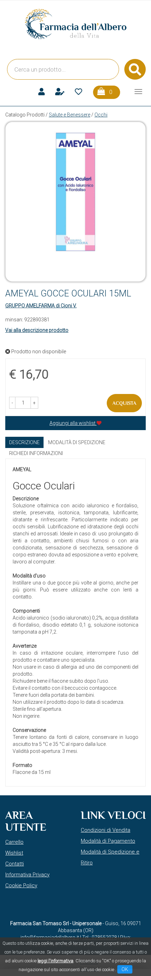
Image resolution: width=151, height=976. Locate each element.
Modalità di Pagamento (108, 841)
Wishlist (14, 853)
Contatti (14, 864)
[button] (12, 403)
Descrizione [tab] (24, 442)
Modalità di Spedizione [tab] (76, 442)
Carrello (14, 842)
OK (125, 969)
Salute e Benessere (69, 115)
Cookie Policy (21, 885)
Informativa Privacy (27, 874)
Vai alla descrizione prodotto (36, 330)
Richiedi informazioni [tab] (36, 453)
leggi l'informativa (55, 960)
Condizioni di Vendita (105, 830)
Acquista (124, 403)
